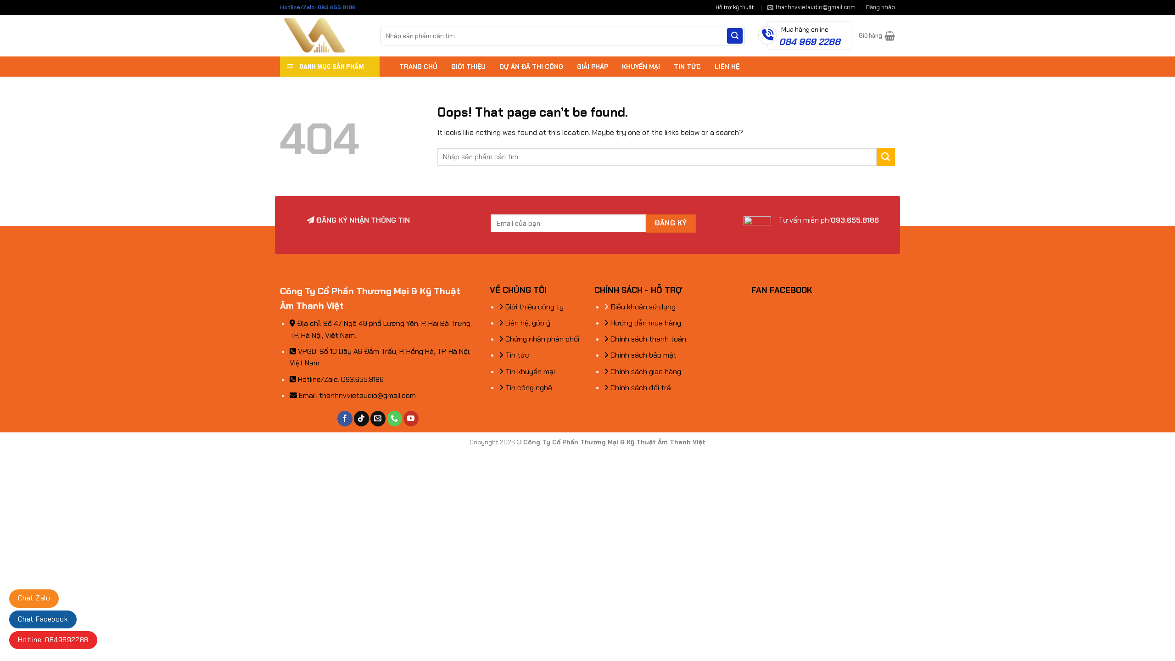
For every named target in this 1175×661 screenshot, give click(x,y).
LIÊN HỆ (727, 66)
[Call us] (394, 418)
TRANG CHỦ (418, 66)
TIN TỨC (687, 66)
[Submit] (735, 36)
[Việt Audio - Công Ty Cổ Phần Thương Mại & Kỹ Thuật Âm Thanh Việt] (323, 35)
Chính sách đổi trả (640, 387)
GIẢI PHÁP (592, 66)
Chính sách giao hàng (645, 371)
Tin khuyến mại (529, 371)
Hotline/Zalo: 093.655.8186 (318, 7)
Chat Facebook (43, 619)
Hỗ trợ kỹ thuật (735, 7)
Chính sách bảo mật (643, 355)
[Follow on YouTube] (411, 418)
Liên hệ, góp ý (527, 323)
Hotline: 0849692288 (53, 639)
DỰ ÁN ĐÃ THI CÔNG (531, 66)
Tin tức (516, 355)
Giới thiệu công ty (534, 307)
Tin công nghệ (528, 387)
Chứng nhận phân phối (541, 339)
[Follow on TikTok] (361, 418)
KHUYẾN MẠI (641, 66)
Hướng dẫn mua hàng (645, 323)
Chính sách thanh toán (647, 339)
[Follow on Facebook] (344, 418)
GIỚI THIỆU (468, 66)
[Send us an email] (378, 418)
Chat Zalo (34, 598)
